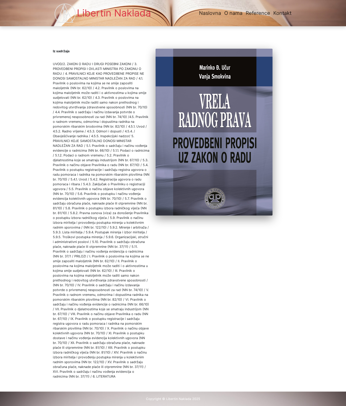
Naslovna (211, 13)
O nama (233, 13)
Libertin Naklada (114, 13)
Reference (258, 13)
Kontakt (282, 13)
